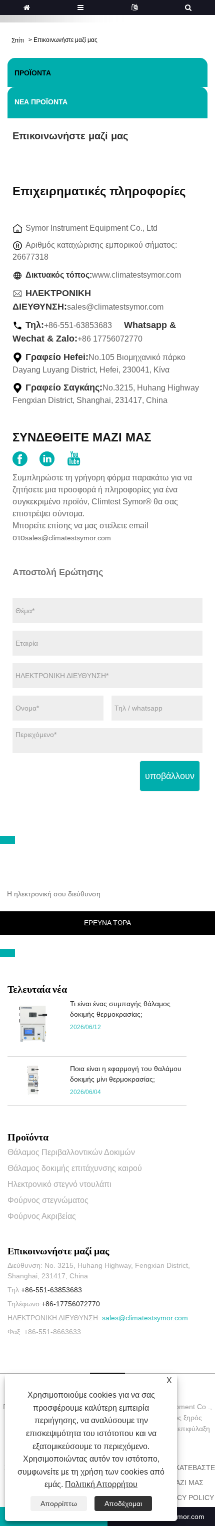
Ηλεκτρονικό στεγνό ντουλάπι (60, 1184)
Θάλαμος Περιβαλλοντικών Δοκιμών (71, 1152)
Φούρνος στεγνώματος (48, 1200)
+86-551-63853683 (51, 1290)
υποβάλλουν (169, 776)
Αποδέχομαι (123, 1504)
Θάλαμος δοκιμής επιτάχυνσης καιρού (75, 1168)
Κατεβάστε (195, 1468)
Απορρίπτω (58, 1504)
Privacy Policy (185, 1498)
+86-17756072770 (71, 1304)
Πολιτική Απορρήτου (101, 1484)
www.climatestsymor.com (136, 275)
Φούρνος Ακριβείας (42, 1216)
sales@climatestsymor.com (115, 307)
